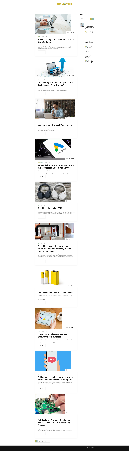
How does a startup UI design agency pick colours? (88, 35)
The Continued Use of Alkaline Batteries (56, 293)
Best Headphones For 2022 (50, 208)
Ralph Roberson (71, 158)
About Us (92, 447)
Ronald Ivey (72, 285)
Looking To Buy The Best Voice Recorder (56, 125)
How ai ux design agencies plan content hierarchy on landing (89, 42)
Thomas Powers (71, 75)
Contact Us (88, 447)
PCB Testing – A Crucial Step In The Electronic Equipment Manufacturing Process (54, 422)
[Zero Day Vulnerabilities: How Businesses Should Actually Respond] (82, 62)
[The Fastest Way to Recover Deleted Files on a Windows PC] (82, 55)
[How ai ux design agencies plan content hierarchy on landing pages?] (82, 40)
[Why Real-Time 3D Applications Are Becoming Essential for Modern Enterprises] (82, 48)
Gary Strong (71, 32)
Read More (41, 93)
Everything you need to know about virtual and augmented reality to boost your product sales (55, 248)
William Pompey (71, 327)
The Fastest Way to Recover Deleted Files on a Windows (89, 56)
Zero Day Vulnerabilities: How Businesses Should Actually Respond (89, 62)
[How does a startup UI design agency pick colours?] (82, 33)
